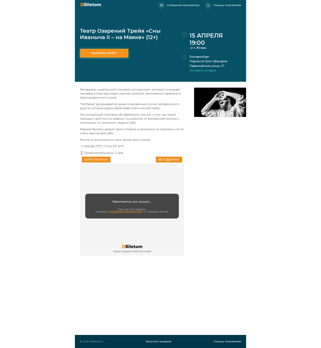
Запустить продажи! (158, 341)
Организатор (97, 159)
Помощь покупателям (227, 5)
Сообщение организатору (183, 5)
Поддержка (170, 159)
